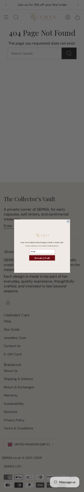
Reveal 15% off (42, 257)
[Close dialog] (68, 221)
